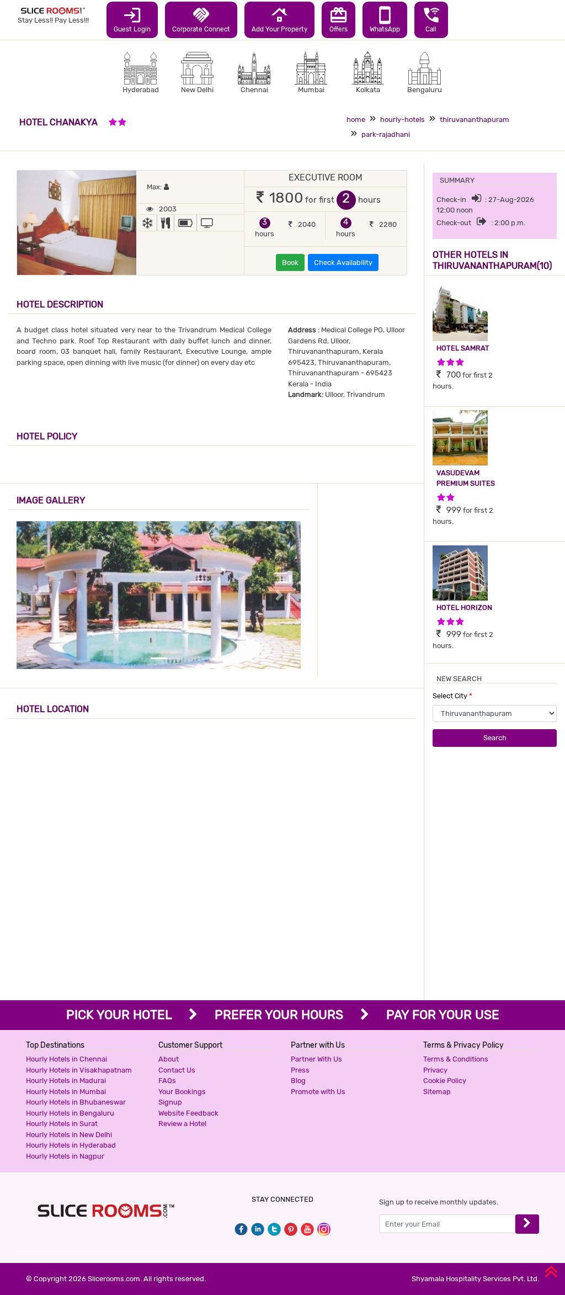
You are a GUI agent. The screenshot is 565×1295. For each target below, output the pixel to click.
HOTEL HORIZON (464, 607)
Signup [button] (170, 1102)
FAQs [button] (167, 1080)
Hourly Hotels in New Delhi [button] (69, 1135)
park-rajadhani (385, 134)
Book (290, 262)
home (356, 119)
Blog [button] (298, 1080)
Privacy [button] (435, 1070)
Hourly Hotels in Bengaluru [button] (70, 1113)
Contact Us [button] (176, 1070)
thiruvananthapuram (474, 119)
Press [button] (300, 1070)
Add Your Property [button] (279, 19)
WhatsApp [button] (385, 19)
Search (495, 738)
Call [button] (431, 19)
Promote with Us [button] (318, 1091)
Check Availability (343, 262)
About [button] (168, 1059)
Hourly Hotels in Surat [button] (62, 1123)
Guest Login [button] (132, 19)
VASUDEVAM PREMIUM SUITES (465, 478)
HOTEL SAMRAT (462, 348)
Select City (452, 696)
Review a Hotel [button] (182, 1123)
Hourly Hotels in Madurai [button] (66, 1080)
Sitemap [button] (437, 1091)
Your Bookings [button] (182, 1091)
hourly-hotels (402, 119)
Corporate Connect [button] (201, 19)
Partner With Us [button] (316, 1059)
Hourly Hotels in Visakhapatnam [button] (79, 1070)
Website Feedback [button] (188, 1113)
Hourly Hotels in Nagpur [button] (65, 1156)
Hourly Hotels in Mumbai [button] (66, 1091)
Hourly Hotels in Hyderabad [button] (71, 1145)
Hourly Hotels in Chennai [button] (66, 1059)
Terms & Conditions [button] (455, 1059)
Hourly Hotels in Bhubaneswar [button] (76, 1102)
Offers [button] (338, 19)
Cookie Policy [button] (444, 1080)
